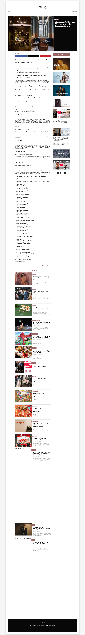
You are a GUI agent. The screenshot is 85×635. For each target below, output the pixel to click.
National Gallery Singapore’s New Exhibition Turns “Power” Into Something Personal (41, 425)
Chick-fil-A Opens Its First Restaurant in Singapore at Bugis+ (41, 439)
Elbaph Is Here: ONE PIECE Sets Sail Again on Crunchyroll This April (41, 337)
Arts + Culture (34, 391)
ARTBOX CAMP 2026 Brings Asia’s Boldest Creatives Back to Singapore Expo (41, 395)
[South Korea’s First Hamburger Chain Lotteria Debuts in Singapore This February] (23, 410)
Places (50, 625)
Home (31, 625)
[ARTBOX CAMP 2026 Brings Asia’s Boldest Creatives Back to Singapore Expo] (23, 395)
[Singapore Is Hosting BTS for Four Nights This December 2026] (23, 366)
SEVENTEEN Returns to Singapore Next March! (65, 138)
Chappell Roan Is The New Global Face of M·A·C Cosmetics (41, 543)
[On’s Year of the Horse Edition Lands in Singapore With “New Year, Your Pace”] (23, 380)
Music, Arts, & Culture (35, 320)
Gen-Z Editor (18, 265)
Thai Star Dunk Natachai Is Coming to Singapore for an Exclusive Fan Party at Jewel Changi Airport (41, 453)
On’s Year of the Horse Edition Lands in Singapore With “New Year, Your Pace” (42, 380)
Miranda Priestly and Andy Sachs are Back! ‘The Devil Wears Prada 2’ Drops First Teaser (57, 139)
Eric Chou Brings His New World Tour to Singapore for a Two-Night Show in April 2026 (41, 528)
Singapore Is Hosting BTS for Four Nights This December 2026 (41, 365)
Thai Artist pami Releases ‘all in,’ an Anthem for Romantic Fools (41, 323)
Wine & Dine (56, 19)
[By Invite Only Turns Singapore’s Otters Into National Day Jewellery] (23, 309)
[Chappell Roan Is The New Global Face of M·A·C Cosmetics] (23, 574)
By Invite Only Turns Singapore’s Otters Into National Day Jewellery (41, 308)
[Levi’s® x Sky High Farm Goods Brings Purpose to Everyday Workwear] (23, 293)
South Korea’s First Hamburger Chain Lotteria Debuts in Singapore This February (41, 410)
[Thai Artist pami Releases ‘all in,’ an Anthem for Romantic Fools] (23, 324)
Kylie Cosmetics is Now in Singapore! (65, 120)
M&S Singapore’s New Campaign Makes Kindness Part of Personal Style (41, 278)
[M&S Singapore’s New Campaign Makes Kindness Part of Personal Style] (23, 278)
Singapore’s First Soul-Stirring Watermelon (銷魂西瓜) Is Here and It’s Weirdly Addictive (41, 351)
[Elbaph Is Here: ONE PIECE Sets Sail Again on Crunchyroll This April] (23, 338)
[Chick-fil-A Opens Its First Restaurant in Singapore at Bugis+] (23, 440)
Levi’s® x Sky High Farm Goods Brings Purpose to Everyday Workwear (40, 293)
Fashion (33, 274)
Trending (33, 362)
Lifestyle (33, 450)
